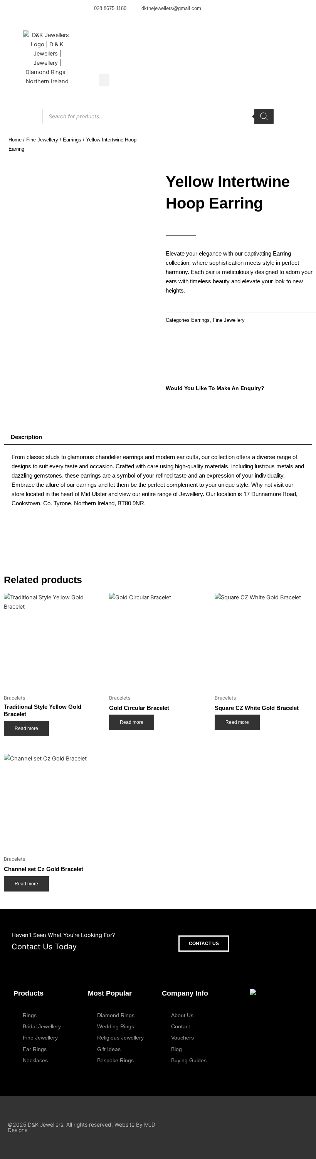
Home (15, 140)
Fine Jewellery (42, 140)
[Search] (264, 116)
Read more (26, 728)
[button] (104, 80)
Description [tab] (26, 437)
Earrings (72, 140)
